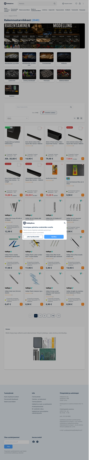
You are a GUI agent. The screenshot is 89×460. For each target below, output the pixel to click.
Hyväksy (53, 237)
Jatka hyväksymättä (33, 237)
